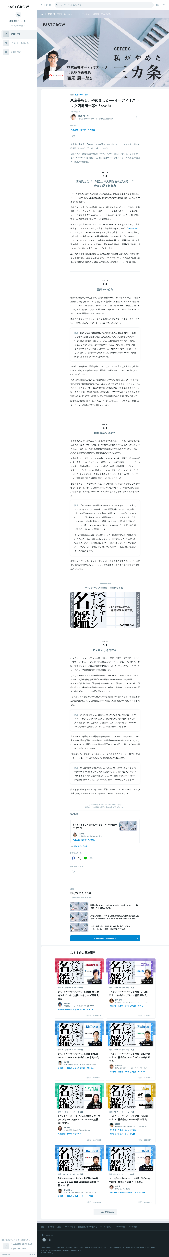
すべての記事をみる (106, 1212)
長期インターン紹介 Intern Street (137, 1247)
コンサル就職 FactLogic (116, 1247)
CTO (141, 1006)
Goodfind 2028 (58, 1247)
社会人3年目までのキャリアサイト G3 (93, 1247)
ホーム (43, 14)
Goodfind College (72, 1247)
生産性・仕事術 (79, 129)
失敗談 (92, 129)
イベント (51, 1226)
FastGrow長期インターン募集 (125, 1226)
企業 (59, 1226)
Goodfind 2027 (46, 1247)
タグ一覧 (47, 5)
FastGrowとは (69, 1226)
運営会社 (44, 1250)
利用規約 (66, 1250)
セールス (78, 1133)
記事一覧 (51, 14)
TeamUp (154, 1247)
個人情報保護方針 (55, 1250)
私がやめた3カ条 (81, 94)
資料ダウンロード (77, 1250)
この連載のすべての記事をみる (104, 938)
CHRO (90, 1009)
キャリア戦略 (80, 1009)
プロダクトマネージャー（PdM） (123, 1134)
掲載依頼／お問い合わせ (87, 1226)
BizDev (91, 1068)
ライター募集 (105, 1226)
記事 (43, 1226)
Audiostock (133, 228)
